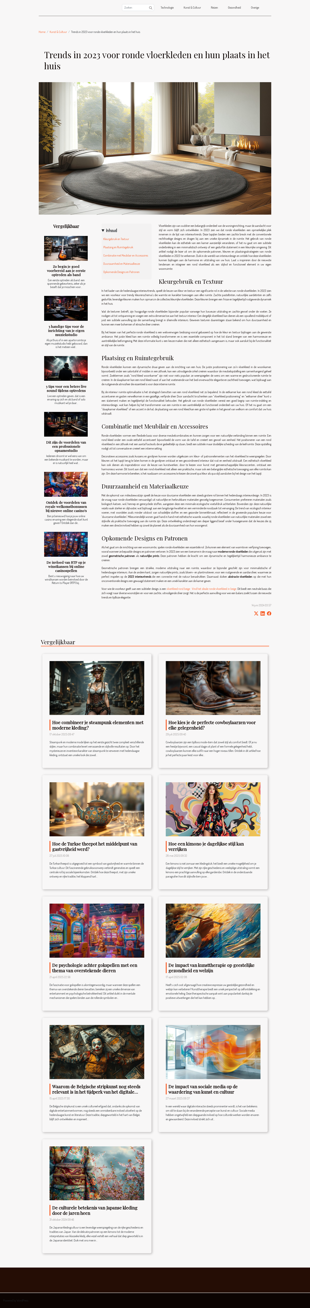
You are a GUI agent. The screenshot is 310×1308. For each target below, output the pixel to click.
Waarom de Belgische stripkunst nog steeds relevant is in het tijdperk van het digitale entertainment (96, 1091)
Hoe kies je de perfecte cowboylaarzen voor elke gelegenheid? (212, 725)
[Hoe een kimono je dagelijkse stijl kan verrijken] (213, 809)
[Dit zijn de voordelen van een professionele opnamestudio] (66, 424)
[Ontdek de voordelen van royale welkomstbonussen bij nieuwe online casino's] (66, 484)
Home (42, 32)
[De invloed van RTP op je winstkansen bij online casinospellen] (66, 544)
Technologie (167, 7)
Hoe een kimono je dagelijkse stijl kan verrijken (206, 846)
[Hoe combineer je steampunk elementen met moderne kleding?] (97, 687)
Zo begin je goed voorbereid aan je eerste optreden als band (66, 270)
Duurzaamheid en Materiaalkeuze (121, 263)
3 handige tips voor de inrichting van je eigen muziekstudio (66, 330)
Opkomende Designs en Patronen (121, 272)
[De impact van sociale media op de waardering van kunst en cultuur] (213, 1051)
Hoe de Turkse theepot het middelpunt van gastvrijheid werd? (94, 846)
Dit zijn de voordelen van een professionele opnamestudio (66, 446)
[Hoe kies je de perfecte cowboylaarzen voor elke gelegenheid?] (213, 687)
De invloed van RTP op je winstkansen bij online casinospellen (66, 566)
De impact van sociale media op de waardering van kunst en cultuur (203, 1089)
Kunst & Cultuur (192, 7)
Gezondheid (234, 7)
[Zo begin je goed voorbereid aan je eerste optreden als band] (66, 248)
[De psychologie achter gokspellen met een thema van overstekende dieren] (97, 930)
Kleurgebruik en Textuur (116, 239)
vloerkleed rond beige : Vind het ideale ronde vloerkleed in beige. (202, 589)
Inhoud (111, 230)
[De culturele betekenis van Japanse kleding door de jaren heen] (97, 1173)
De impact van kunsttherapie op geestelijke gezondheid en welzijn (211, 967)
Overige (255, 7)
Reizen (214, 7)
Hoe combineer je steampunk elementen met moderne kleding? (98, 725)
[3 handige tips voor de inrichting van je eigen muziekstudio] (66, 308)
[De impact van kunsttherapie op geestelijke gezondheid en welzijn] (213, 930)
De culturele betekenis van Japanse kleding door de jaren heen (95, 1210)
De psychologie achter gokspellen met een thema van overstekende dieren (94, 967)
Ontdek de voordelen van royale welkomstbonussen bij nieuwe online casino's (66, 506)
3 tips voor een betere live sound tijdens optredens (66, 388)
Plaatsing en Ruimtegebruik (118, 247)
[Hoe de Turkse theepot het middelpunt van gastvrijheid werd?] (97, 809)
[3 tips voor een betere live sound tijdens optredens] (66, 368)
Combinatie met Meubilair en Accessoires (125, 255)
